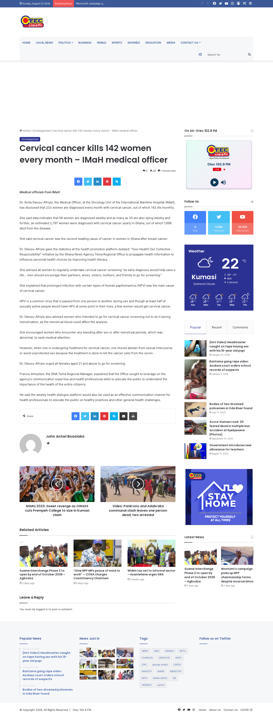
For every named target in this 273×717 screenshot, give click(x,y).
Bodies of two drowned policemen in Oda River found (230, 406)
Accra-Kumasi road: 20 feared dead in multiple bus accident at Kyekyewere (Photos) (229, 428)
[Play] (214, 182)
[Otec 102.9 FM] (57, 21)
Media (171, 42)
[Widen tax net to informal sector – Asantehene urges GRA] (151, 553)
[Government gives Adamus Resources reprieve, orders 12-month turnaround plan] (88, 652)
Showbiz (134, 42)
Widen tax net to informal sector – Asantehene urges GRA (151, 572)
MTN (144, 678)
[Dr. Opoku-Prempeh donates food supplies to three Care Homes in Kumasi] (106, 675)
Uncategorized (41, 130)
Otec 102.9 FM (82, 709)
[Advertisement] (136, 95)
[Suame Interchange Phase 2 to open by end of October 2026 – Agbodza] (44, 553)
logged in (42, 609)
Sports (117, 42)
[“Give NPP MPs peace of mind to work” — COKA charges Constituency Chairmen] (98, 553)
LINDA (177, 664)
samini (160, 684)
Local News (44, 42)
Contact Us (189, 42)
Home (26, 42)
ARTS (182, 650)
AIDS (156, 650)
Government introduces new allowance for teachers (230, 447)
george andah (160, 664)
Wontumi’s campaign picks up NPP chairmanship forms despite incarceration (123, 3)
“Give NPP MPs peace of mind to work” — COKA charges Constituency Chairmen (97, 574)
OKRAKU (147, 684)
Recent (217, 327)
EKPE (178, 657)
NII (174, 678)
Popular (195, 327)
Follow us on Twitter (215, 638)
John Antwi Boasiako (65, 436)
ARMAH (169, 650)
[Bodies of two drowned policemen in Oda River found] (195, 409)
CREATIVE (164, 657)
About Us (215, 709)
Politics (65, 42)
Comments (240, 327)
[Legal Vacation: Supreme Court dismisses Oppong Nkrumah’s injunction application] (125, 675)
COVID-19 (246, 709)
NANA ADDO (160, 678)
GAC (144, 664)
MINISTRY (176, 671)
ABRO (145, 650)
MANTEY (147, 671)
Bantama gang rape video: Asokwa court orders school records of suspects (230, 365)
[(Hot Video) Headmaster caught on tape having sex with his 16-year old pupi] (195, 348)
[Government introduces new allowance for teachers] (195, 451)
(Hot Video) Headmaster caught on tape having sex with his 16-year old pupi (229, 346)
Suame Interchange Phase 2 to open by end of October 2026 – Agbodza (42, 574)
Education (153, 42)
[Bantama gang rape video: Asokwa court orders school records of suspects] (195, 379)
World (101, 42)
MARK (160, 671)
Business (84, 42)
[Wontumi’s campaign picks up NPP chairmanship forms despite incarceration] (237, 556)
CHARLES (147, 657)
